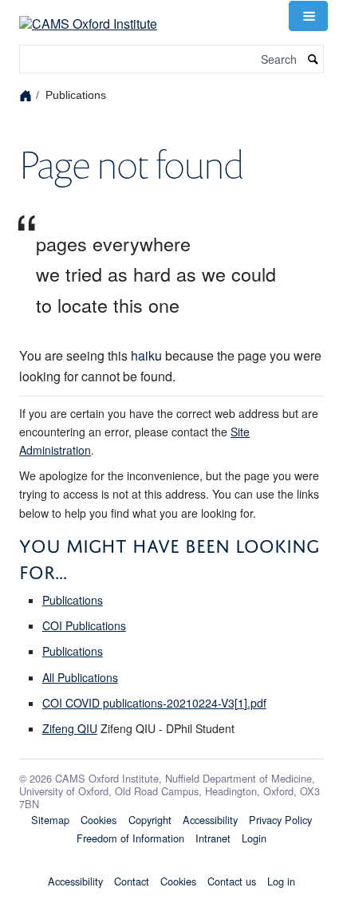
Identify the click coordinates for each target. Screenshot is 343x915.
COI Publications (84, 625)
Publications (72, 600)
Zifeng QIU (69, 728)
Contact (131, 881)
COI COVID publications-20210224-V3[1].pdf (154, 703)
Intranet (213, 838)
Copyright (150, 819)
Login (254, 838)
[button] (308, 16)
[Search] (313, 59)
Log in (281, 881)
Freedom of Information (130, 838)
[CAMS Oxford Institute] (88, 14)
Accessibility (210, 819)
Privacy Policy (280, 819)
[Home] (27, 95)
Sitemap (50, 819)
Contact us (231, 881)
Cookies (98, 819)
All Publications (80, 677)
